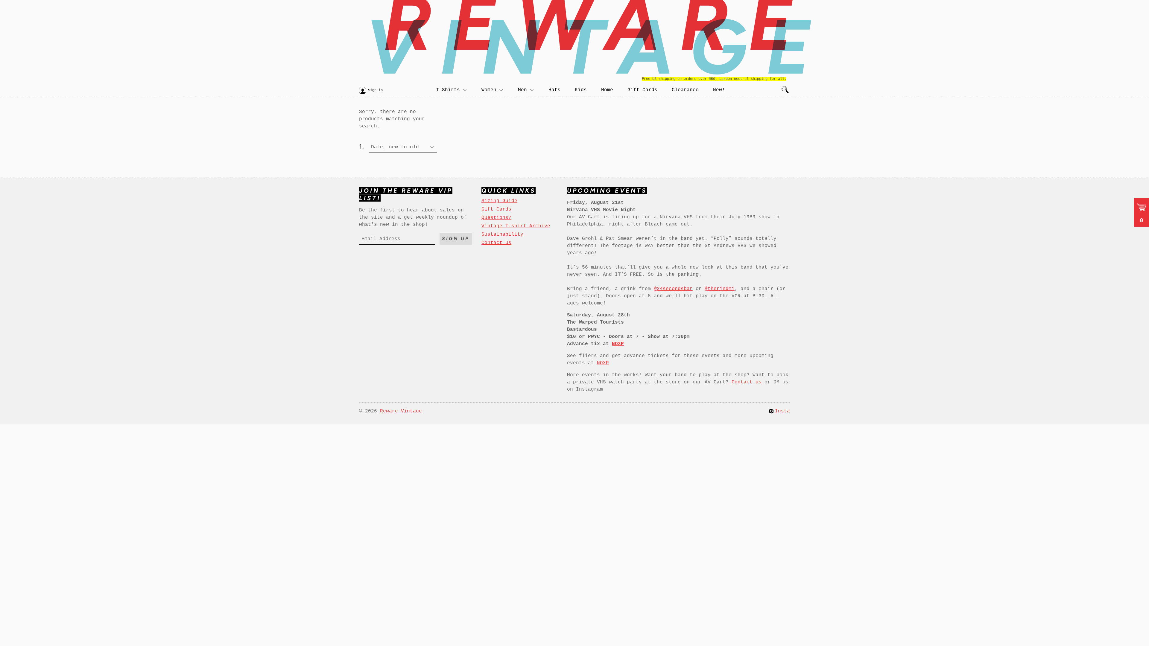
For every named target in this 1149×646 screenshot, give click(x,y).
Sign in (375, 90)
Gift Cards (642, 90)
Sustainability (502, 234)
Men (522, 90)
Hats (554, 90)
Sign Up (455, 238)
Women (488, 90)
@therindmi (720, 289)
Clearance (685, 90)
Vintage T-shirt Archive (515, 226)
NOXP (603, 363)
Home (607, 90)
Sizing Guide (499, 201)
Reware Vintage (401, 411)
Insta (782, 411)
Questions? (496, 217)
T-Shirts (448, 90)
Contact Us (496, 243)
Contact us (747, 382)
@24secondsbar (673, 289)
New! (719, 90)
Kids (581, 90)
